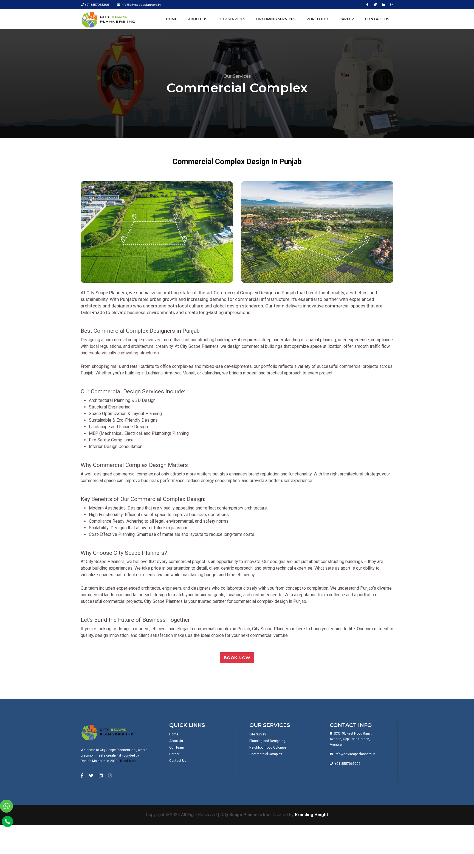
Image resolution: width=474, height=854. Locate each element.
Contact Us (377, 19)
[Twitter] (375, 5)
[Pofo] (109, 19)
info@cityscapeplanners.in (140, 5)
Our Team (176, 747)
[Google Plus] (390, 5)
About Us (197, 19)
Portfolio (317, 19)
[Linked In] (383, 5)
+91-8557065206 (96, 5)
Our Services (231, 19)
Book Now (237, 657)
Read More (128, 761)
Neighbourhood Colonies (268, 747)
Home (171, 19)
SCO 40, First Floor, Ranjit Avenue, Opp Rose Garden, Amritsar (351, 739)
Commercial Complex (265, 754)
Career (346, 19)
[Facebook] (367, 5)
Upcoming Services (275, 19)
